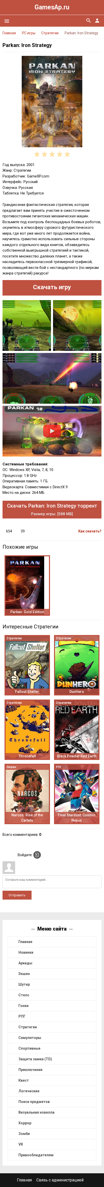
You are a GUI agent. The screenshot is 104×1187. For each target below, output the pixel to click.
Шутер (24, 984)
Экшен (24, 974)
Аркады (25, 963)
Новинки (25, 952)
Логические (28, 1091)
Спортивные (29, 1048)
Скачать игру (52, 287)
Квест (23, 1080)
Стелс (23, 995)
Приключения (30, 1070)
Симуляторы (29, 1038)
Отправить (17, 895)
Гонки (23, 1006)
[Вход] (37, 855)
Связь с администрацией (60, 1180)
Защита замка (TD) (35, 1059)
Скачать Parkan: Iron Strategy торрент (52, 509)
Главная (25, 942)
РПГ (21, 1016)
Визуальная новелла (36, 1112)
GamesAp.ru (52, 7)
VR (20, 1144)
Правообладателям (36, 1155)
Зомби (24, 1134)
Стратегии (27, 1027)
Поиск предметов (34, 1102)
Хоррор (24, 1123)
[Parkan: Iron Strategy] (52, 102)
